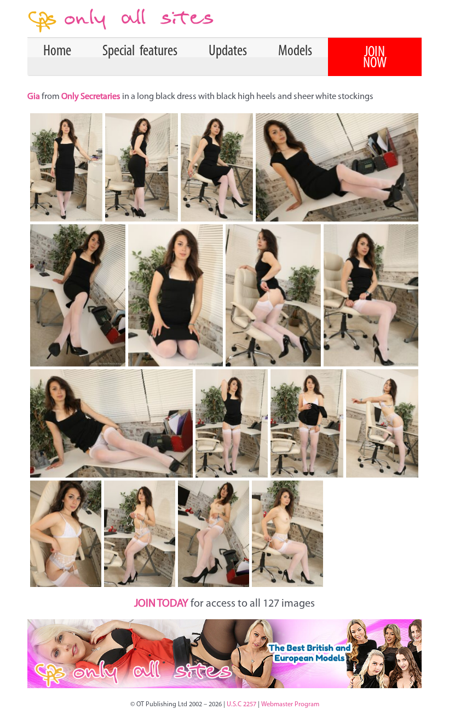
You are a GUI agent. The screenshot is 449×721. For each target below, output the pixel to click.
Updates (228, 51)
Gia (34, 96)
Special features (139, 51)
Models (295, 51)
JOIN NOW (375, 58)
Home (57, 51)
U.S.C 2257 (241, 704)
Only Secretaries (90, 96)
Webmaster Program (290, 704)
